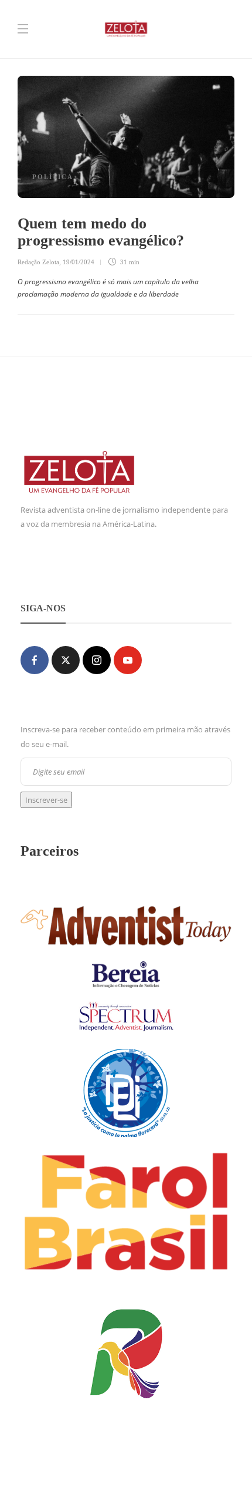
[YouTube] (128, 660)
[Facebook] (35, 660)
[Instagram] (97, 660)
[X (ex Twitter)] (66, 660)
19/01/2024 (78, 261)
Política (52, 176)
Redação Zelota (38, 261)
